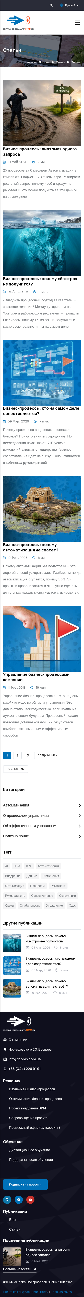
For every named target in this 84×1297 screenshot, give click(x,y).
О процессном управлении (26, 815)
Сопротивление (42, 896)
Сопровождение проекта (28, 1118)
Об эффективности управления (30, 825)
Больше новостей (17, 1269)
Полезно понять (16, 836)
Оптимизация (14, 886)
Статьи (60, 62)
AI (6, 866)
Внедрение (12, 876)
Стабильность (30, 906)
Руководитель (15, 896)
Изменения (51, 876)
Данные (32, 876)
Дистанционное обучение (29, 1150)
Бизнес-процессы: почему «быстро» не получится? (40, 281)
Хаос (72, 906)
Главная (31, 62)
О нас (46, 62)
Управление (54, 906)
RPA (29, 866)
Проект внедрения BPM (27, 1108)
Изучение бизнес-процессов (32, 1089)
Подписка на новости (25, 1184)
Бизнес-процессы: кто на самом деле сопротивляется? (41, 410)
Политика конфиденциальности (26, 1292)
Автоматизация (16, 805)
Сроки (9, 906)
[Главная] (18, 23)
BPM (17, 866)
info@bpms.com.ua (24, 1059)
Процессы (37, 886)
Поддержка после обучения (31, 1159)
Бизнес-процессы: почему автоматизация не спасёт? (30, 547)
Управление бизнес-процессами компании (36, 677)
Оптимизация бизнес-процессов (35, 1098)
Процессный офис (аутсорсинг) (34, 1127)
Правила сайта (61, 1292)
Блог (13, 1219)
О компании (17, 1039)
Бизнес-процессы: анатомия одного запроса (40, 151)
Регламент (58, 886)
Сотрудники (67, 896)
